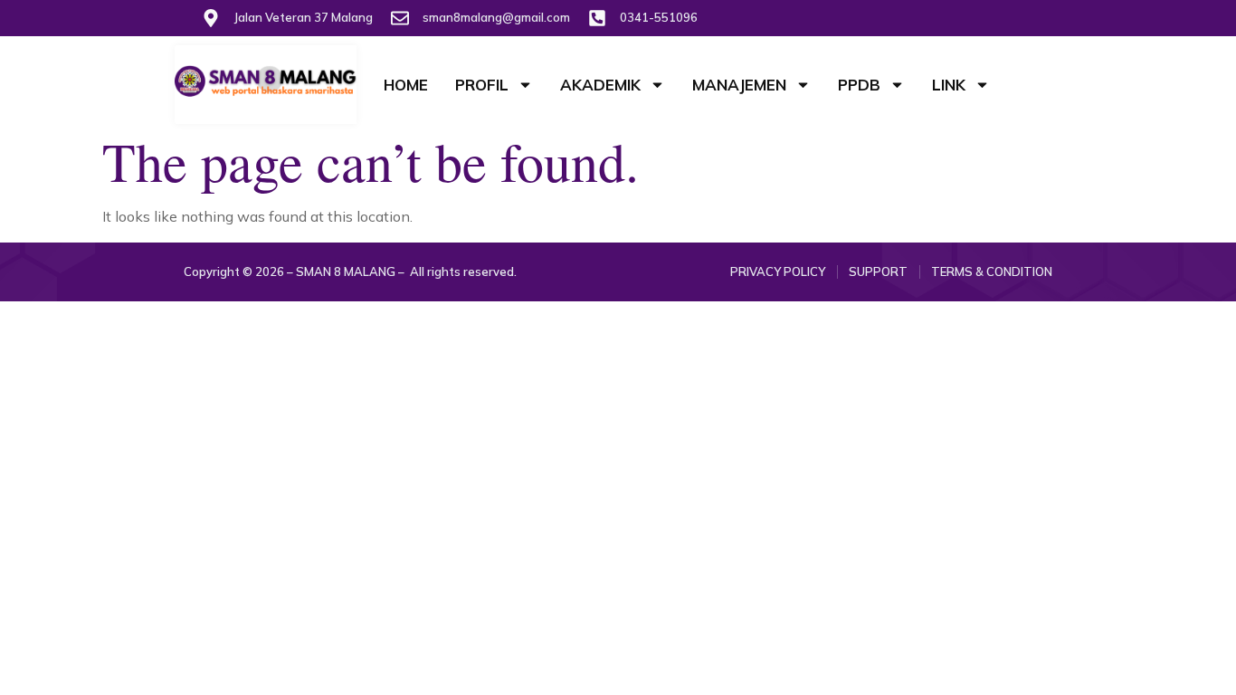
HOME (406, 84)
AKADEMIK (600, 84)
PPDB (859, 84)
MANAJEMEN (739, 84)
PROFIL (482, 84)
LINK (948, 84)
